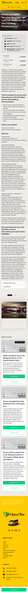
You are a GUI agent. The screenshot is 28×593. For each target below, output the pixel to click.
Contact (5, 554)
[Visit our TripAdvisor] (15, 530)
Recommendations (8, 552)
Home (4, 541)
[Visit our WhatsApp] (19, 530)
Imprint (5, 557)
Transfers (5, 545)
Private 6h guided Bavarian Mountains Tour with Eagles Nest (14, 403)
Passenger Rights (8, 556)
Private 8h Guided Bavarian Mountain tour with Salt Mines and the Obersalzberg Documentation (12, 501)
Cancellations (7, 286)
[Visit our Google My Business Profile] (9, 530)
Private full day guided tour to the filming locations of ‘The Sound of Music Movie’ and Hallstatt (13, 456)
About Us (5, 547)
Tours (5, 500)
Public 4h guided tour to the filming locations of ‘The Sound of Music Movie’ (14, 358)
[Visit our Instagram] (12, 530)
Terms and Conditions (9, 550)
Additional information (9, 283)
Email (15, 295)
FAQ (4, 548)
